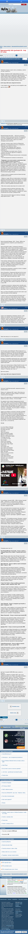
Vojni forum (17, 903)
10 (7, 55)
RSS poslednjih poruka (7, 865)
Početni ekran (5, 775)
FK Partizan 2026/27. (6, 786)
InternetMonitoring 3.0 (6, 754)
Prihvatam (18, 932)
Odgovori (5, 717)
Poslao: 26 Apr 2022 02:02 (13, 128)
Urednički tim (14, 899)
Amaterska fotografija (6, 782)
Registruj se (3, 123)
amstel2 (6, 62)
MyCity (1, 46)
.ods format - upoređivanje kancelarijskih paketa (12, 771)
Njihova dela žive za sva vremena (9, 851)
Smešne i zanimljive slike (7, 816)
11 (9, 55)
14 (16, 55)
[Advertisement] (14, 30)
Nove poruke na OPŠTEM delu (7, 780)
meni (7, 1)
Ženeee (3, 802)
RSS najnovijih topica (6, 862)
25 (3, 721)
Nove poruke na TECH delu (7, 751)
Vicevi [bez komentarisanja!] (8, 796)
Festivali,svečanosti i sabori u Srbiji (9, 848)
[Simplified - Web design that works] (20, 916)
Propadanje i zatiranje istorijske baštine (10, 855)
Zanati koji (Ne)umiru (6, 841)
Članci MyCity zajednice (22, 899)
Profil (3, 121)
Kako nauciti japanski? (7, 799)
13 (14, 55)
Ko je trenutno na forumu (7, 877)
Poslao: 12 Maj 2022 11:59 (12, 308)
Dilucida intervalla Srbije (7, 845)
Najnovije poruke (3, 899)
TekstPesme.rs (18, 906)
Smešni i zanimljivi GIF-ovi (7, 823)
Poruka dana (4, 820)
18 (25, 719)
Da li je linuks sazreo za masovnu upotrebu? (11, 768)
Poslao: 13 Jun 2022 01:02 (13, 381)
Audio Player (5, 765)
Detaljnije (21, 881)
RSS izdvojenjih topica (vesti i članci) (10, 869)
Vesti (21, 902)
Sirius (5, 308)
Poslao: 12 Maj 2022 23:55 (13, 329)
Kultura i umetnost (7, 46)
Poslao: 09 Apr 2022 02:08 (13, 62)
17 (23, 55)
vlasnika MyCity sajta (10, 925)
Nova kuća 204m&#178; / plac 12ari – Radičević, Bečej (13, 792)
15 (18, 55)
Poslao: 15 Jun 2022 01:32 (13, 493)
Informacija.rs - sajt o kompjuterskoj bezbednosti (12, 757)
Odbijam (24, 932)
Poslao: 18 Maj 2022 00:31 (13, 343)
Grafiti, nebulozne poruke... (7, 789)
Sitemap (9, 899)
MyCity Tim (8, 929)
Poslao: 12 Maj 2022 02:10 (13, 234)
